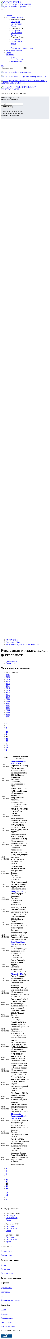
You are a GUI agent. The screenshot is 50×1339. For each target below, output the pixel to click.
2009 (8, 699)
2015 (8, 686)
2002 (8, 715)
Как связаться (16, 61)
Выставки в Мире (13, 642)
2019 (8, 679)
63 (7, 745)
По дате (4, 1265)
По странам (15, 30)
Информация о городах (10, 1300)
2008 (8, 701)
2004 (8, 710)
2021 (8, 675)
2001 (8, 717)
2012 (8, 692)
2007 (8, 703)
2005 (8, 708)
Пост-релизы (6, 1255)
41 (7, 734)
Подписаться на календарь (22, 48)
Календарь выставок (14, 17)
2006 (8, 706)
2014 (8, 688)
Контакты (10, 55)
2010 (8, 697)
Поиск (8, 53)
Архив (13, 26)
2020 (8, 677)
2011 (8, 695)
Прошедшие (11, 663)
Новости (9, 15)
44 (7, 741)
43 (7, 739)
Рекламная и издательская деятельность (22, 644)
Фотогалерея (6, 1251)
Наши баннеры (17, 59)
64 (7, 747)
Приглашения (6, 1288)
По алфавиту (6, 1269)
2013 (8, 690)
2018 (8, 681)
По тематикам (16, 24)
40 (7, 732)
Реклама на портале (14, 50)
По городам (15, 22)
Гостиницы (5, 1292)
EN (2, 65)
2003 (8, 712)
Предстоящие (11, 661)
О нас (13, 57)
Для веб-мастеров (8, 1326)
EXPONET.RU (12, 640)
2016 (8, 684)
